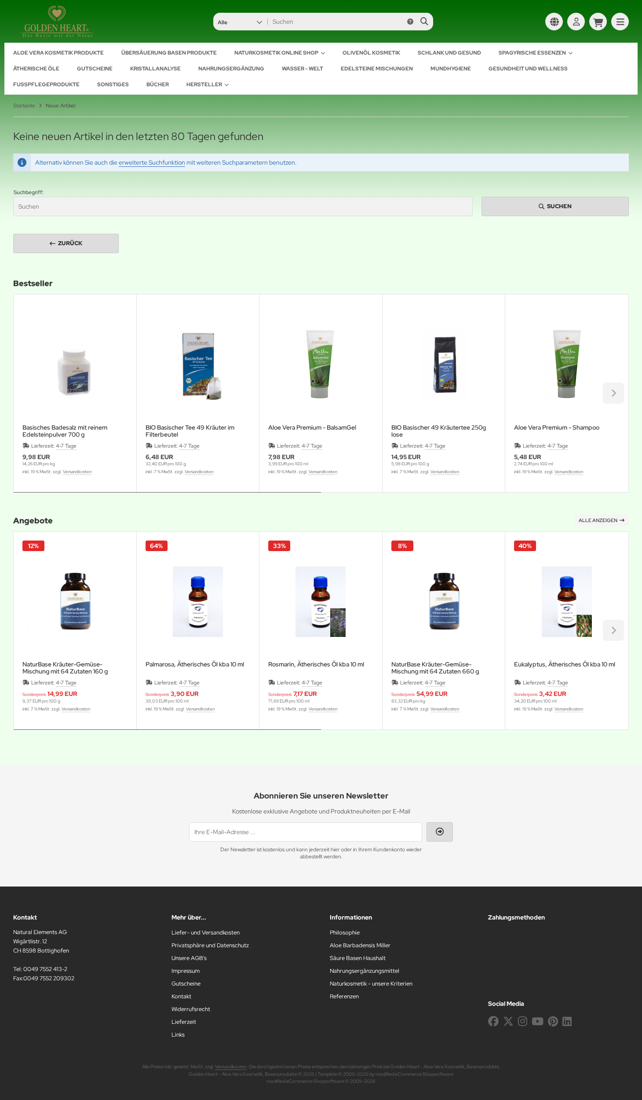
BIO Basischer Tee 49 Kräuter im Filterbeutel (190, 431)
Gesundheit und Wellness (528, 68)
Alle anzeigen (598, 520)
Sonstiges (113, 84)
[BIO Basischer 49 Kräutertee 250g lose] (443, 364)
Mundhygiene (450, 68)
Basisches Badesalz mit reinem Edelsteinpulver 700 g (64, 431)
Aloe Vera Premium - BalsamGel (312, 427)
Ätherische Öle (36, 68)
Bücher (157, 84)
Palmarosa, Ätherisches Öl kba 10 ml (195, 664)
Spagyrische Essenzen (532, 52)
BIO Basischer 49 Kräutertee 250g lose (438, 431)
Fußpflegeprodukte (46, 84)
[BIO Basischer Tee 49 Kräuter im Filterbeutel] (198, 364)
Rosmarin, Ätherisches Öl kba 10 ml (316, 664)
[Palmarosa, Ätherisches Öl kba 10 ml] (198, 602)
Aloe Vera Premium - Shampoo (556, 427)
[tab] (167, 498)
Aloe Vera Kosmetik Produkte (58, 52)
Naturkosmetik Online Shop (276, 52)
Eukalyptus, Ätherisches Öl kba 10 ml (564, 664)
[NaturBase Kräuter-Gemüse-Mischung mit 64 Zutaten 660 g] (443, 602)
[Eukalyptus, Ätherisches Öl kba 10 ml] (566, 602)
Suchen (555, 206)
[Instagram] (522, 1021)
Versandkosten (77, 472)
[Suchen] (424, 21)
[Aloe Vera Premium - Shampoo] (566, 364)
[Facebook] (493, 1021)
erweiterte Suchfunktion (152, 162)
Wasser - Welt (302, 68)
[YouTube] (538, 1021)
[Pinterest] (553, 1021)
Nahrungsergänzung (231, 68)
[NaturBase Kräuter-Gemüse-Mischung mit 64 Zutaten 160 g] (75, 602)
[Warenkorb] (598, 21)
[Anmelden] (576, 21)
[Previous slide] (28, 393)
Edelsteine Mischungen (377, 68)
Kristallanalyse (155, 68)
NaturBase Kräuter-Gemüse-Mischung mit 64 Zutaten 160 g (65, 668)
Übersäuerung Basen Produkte (169, 52)
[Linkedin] (567, 1021)
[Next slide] (613, 393)
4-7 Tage (66, 445)
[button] (240, 21)
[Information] (410, 21)
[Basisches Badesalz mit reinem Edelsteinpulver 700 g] (75, 364)
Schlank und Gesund (449, 52)
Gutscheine (95, 68)
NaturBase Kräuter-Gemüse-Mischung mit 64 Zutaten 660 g (435, 668)
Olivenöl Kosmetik (371, 52)
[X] (508, 1021)
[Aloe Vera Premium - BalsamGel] (320, 364)
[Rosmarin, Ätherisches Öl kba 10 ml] (320, 602)
